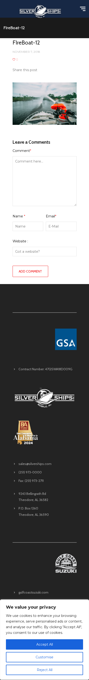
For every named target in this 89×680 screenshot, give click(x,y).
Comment (22, 151)
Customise (44, 657)
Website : (20, 241)
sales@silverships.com (35, 464)
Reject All (44, 670)
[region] (44, 639)
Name (19, 216)
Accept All (44, 644)
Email (51, 216)
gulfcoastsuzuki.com (33, 592)
